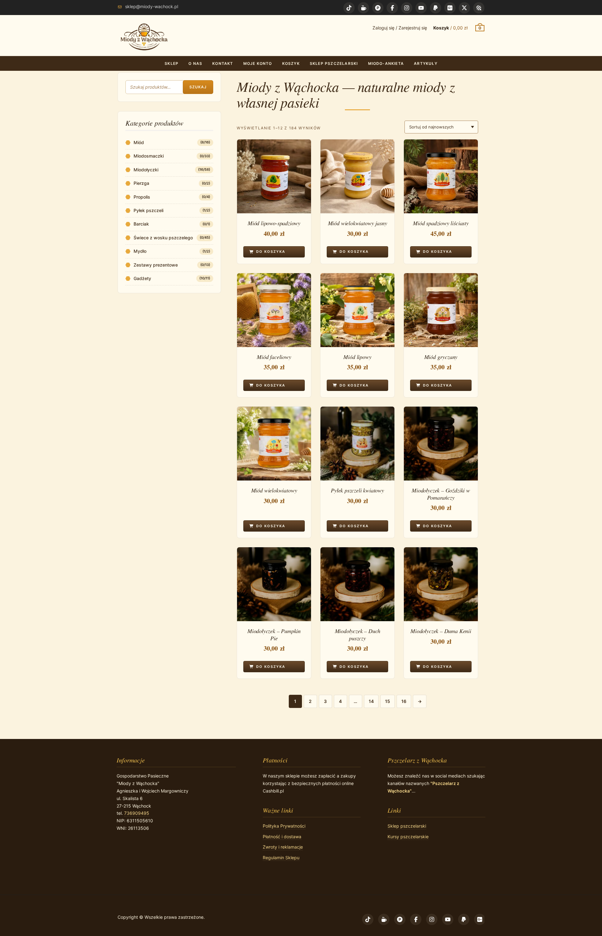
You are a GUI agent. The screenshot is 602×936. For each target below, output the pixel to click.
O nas (195, 63)
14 (371, 701)
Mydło (140, 251)
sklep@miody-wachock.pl (151, 6)
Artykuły (425, 63)
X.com (464, 7)
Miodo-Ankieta (386, 63)
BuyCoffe (363, 7)
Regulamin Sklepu (281, 857)
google (450, 7)
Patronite (377, 7)
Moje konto (257, 63)
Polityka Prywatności (284, 826)
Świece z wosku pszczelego (163, 237)
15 (387, 701)
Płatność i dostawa (282, 836)
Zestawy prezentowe (156, 265)
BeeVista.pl (478, 7)
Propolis (142, 197)
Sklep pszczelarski (334, 63)
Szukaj (198, 87)
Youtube (421, 7)
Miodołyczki (146, 169)
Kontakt (222, 63)
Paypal (435, 7)
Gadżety (142, 278)
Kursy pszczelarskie (408, 836)
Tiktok (349, 7)
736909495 (136, 813)
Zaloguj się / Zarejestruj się (399, 27)
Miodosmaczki (149, 156)
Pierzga (141, 183)
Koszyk (291, 63)
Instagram (406, 7)
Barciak (141, 223)
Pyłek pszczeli (148, 210)
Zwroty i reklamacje (283, 847)
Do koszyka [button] (270, 251)
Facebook (392, 7)
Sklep (171, 63)
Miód (139, 142)
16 (403, 701)
